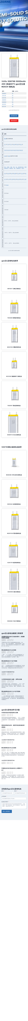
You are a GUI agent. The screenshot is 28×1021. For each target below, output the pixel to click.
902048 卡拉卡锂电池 (14, 621)
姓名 (3, 791)
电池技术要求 (5, 801)
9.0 (21, 179)
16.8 (26, 173)
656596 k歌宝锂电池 (14, 592)
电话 (15, 791)
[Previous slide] (1, 25)
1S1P (5, 150)
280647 (4, 93)
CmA (7, 185)
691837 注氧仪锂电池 (14, 288)
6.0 (15, 179)
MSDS (11, 168)
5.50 (12, 179)
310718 (4, 97)
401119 (4, 106)
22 (12, 95)
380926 (4, 102)
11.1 (11, 144)
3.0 (9, 179)
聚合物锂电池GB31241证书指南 (11, 691)
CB (11, 167)
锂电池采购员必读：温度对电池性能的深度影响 (13, 726)
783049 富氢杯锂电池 (14, 318)
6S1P (21, 150)
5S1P (18, 150)
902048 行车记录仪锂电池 (14, 475)
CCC (23, 168)
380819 (4, 99)
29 (12, 104)
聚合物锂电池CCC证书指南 (9, 661)
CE (14, 167)
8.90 (15, 173)
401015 (4, 104)
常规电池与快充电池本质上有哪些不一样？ (12, 769)
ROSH (26, 167)
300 (5, 156)
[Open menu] (27, 3)
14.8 (14, 144)
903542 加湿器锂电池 (14, 504)
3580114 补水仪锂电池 (14, 434)
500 (9, 156)
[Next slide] (27, 25)
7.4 (8, 144)
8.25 (18, 179)
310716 (4, 95)
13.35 (22, 173)
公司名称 (4, 796)
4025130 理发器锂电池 (14, 533)
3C (5, 167)
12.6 (18, 173)
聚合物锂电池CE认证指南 (9, 650)
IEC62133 (21, 167)
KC (14, 168)
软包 (5, 138)
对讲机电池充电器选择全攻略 (10, 712)
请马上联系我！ (7, 811)
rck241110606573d (8, 672)
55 (12, 93)
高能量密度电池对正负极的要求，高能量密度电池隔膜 (13, 637)
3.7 (5, 144)
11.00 (25, 179)
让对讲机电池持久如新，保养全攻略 (12, 679)
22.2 (21, 144)
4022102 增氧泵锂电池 (14, 347)
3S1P (11, 150)
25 (12, 97)
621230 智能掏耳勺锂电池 (14, 376)
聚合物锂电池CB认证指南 (9, 747)
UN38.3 (6, 168)
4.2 (5, 173)
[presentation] (14, 276)
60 (12, 102)
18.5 (17, 144)
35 (12, 99)
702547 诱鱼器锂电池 (14, 405)
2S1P (8, 150)
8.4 (12, 173)
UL (16, 167)
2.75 (5, 179)
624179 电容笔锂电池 (14, 562)
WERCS (18, 168)
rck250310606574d (8, 760)
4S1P (15, 150)
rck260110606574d (8, 740)
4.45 (8, 173)
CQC (8, 167)
